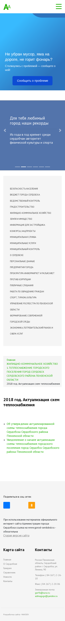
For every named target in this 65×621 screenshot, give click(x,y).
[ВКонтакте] (6, 505)
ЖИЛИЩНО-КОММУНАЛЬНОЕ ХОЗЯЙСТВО (30, 213)
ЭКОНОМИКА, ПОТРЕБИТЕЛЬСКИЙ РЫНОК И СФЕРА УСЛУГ (31, 330)
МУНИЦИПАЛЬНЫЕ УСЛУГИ (23, 243)
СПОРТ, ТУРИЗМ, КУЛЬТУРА (23, 297)
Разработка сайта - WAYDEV (16, 614)
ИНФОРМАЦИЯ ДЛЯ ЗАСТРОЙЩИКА (27, 225)
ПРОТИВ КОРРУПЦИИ (20, 279)
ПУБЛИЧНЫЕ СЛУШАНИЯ (21, 285)
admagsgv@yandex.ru (46, 596)
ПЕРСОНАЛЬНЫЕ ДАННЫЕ (22, 261)
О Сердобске (10, 563)
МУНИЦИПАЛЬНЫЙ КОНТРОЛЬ (25, 249)
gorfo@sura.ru (42, 592)
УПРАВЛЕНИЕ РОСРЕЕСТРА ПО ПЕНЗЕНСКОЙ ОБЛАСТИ (31, 306)
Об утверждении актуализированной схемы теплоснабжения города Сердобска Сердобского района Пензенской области (30, 430)
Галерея (7, 568)
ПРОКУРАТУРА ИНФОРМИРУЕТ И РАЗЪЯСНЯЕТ (32, 273)
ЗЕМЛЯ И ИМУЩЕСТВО (21, 219)
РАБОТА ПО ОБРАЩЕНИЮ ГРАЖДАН (27, 291)
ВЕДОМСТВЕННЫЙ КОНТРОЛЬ (25, 200)
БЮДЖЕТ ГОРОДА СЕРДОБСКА (25, 194)
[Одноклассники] (31, 505)
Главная (7, 559)
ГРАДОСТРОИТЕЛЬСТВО (22, 206)
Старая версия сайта (16, 535)
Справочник (9, 572)
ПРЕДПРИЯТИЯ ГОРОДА (21, 267)
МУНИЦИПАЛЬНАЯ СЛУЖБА (23, 237)
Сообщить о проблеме (32, 80)
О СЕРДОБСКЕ (17, 255)
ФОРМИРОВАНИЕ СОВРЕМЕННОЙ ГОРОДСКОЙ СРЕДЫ (26, 318)
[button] (5, 130)
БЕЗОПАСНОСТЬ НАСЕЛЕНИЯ (24, 188)
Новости (7, 576)
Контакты (7, 581)
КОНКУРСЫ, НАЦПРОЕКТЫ (23, 231)
